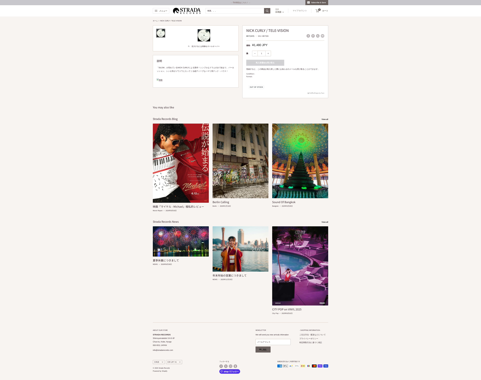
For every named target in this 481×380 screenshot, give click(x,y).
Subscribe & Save (318, 3)
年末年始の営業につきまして (230, 275)
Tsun (322, 93)
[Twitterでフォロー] (226, 366)
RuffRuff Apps (314, 93)
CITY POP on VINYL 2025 (287, 309)
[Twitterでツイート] (318, 36)
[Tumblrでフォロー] (235, 366)
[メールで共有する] (322, 36)
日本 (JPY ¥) (171, 362)
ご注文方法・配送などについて (312, 335)
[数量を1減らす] (255, 53)
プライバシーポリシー (308, 338)
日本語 (156, 362)
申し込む (263, 349)
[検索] (267, 11)
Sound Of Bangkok (283, 202)
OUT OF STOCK (256, 87)
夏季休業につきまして (166, 260)
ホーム (155, 21)
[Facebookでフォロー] (221, 366)
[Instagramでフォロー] (230, 366)
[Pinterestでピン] (313, 36)
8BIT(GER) (250, 36)
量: (247, 53)
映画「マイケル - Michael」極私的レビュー (178, 206)
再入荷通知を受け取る (265, 63)
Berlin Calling (221, 202)
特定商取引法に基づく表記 (310, 342)
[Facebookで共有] (308, 36)
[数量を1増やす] (268, 53)
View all (325, 119)
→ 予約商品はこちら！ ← (240, 3)
